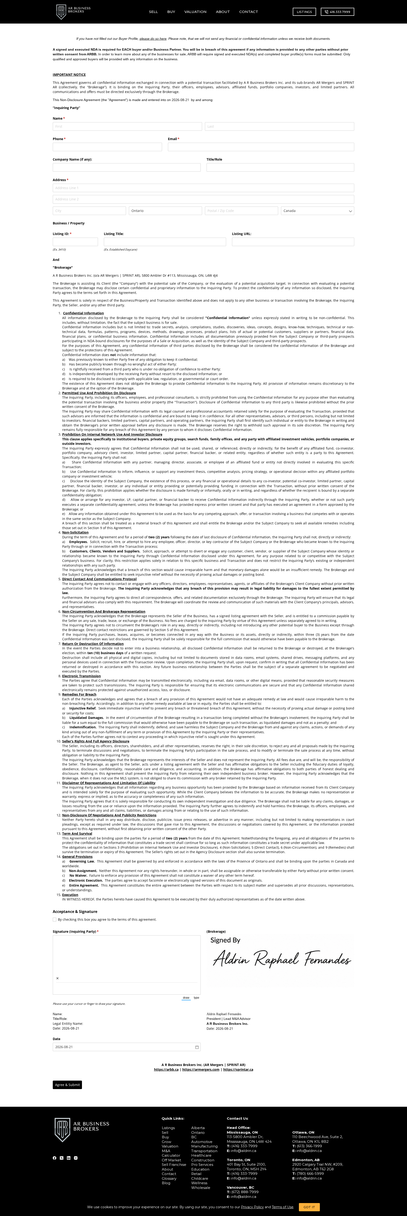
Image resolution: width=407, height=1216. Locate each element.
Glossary (169, 1178)
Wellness (199, 1183)
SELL (153, 11)
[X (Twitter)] (61, 1158)
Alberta (198, 1128)
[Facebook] (54, 1158)
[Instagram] (75, 1158)
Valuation (170, 1146)
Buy (165, 1137)
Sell (165, 1132)
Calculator (171, 1155)
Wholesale (200, 1187)
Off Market (171, 1160)
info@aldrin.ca (243, 1150)
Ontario (198, 1132)
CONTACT (248, 11)
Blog (166, 1183)
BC (194, 1137)
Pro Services (202, 1164)
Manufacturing (204, 1146)
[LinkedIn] (68, 1158)
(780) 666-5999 (310, 1173)
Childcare (199, 1178)
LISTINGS (304, 12)
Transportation (204, 1151)
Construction (202, 1160)
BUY (171, 11)
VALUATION (195, 11)
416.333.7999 (340, 12)
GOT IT (309, 1207)
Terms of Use (282, 1207)
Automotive (201, 1141)
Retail (196, 1173)
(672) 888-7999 (245, 1192)
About (167, 1169)
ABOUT (223, 11)
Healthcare (201, 1155)
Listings (168, 1128)
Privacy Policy (252, 1207)
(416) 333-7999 (244, 1146)
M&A (166, 1151)
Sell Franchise (174, 1164)
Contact (169, 1173)
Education (200, 1169)
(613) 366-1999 (309, 1146)
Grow (166, 1141)
